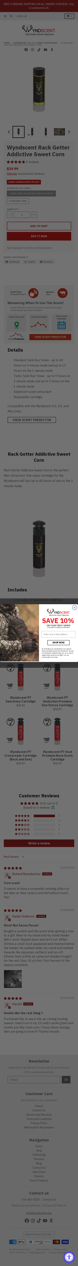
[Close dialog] (74, 607)
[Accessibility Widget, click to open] (69, 1257)
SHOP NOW (58, 642)
